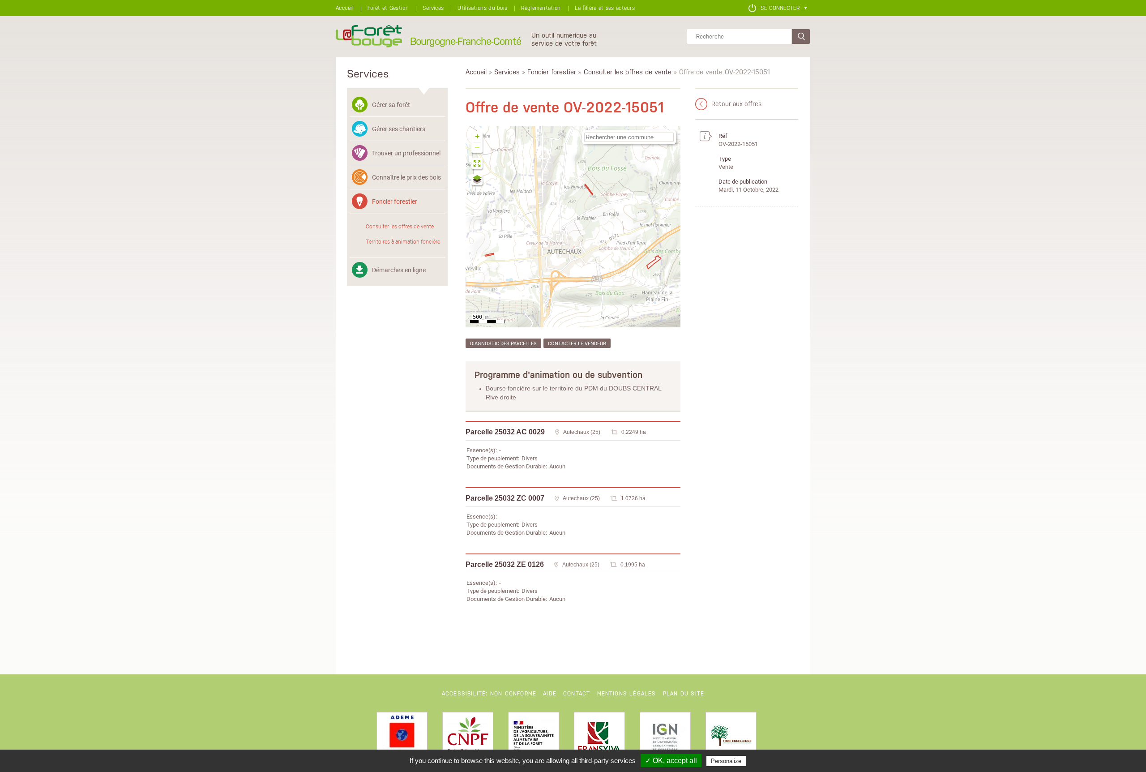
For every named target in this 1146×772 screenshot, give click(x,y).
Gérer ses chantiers (398, 128)
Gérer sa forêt (391, 104)
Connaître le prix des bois (406, 177)
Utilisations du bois (482, 8)
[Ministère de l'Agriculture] (534, 737)
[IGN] (665, 737)
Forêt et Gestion (388, 8)
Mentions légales (626, 694)
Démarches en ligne (399, 270)
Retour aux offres (736, 103)
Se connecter (780, 8)
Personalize (726, 761)
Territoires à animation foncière (403, 241)
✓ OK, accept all (671, 760)
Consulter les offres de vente (400, 226)
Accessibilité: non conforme (489, 694)
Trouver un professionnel (406, 153)
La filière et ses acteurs (605, 8)
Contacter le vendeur (577, 343)
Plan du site (683, 694)
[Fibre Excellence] (731, 737)
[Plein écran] (477, 164)
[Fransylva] (599, 737)
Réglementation (540, 8)
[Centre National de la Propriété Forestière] (468, 737)
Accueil (345, 8)
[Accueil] (369, 36)
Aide (549, 694)
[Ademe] (402, 737)
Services (433, 8)
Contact (576, 694)
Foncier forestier (394, 201)
